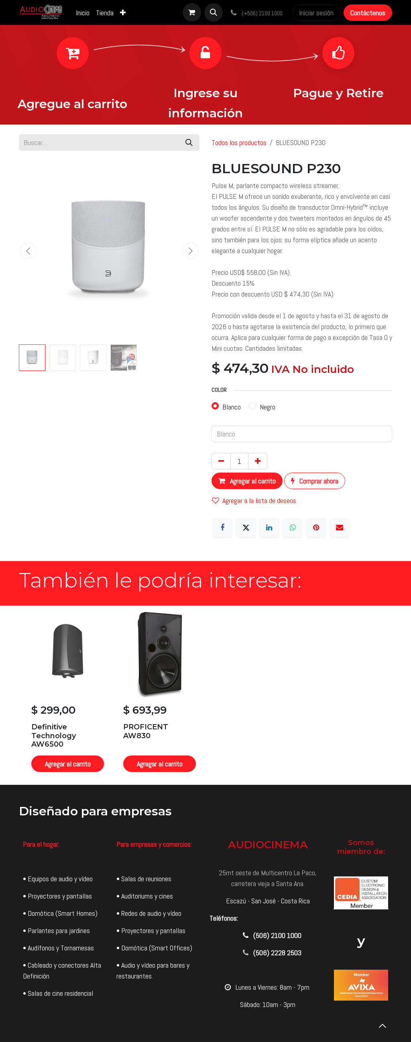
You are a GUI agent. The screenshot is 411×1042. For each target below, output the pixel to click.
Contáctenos (367, 12)
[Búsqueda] (189, 142)
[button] (213, 12)
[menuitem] (83, 12)
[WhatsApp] (292, 527)
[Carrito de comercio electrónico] (192, 12)
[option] (205, 695)
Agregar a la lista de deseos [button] (259, 500)
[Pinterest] (316, 527)
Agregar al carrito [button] (252, 480)
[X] (246, 527)
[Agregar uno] (257, 461)
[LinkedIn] (269, 527)
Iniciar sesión (316, 12)
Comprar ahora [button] (318, 480)
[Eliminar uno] (221, 461)
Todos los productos (239, 142)
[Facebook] (222, 527)
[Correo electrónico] (339, 527)
